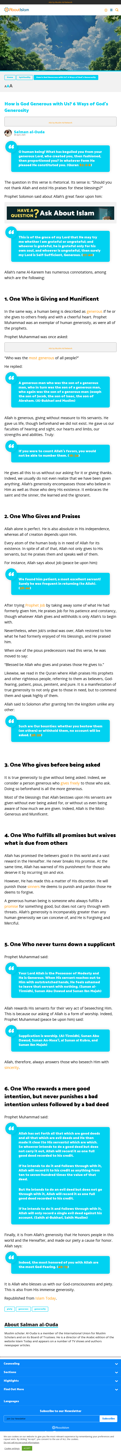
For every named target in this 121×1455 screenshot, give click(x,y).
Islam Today (45, 1298)
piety (9, 1309)
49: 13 (63, 1267)
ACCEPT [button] (27, 1448)
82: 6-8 (85, 165)
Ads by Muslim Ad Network (60, 2)
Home (10, 77)
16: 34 (74, 456)
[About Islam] (16, 10)
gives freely (70, 783)
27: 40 (88, 255)
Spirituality (25, 77)
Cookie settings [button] (12, 1448)
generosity (40, 1309)
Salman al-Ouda (29, 131)
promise (11, 906)
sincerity (11, 1067)
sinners (33, 886)
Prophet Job (34, 605)
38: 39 (36, 735)
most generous (41, 357)
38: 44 (25, 588)
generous (94, 311)
